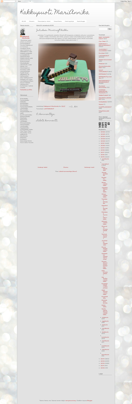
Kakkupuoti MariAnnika (54, 13)
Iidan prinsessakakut (105, 273)
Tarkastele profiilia (26, 89)
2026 (103, 132)
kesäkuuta (105, 332)
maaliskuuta (105, 345)
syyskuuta (105, 321)
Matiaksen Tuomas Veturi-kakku (104, 215)
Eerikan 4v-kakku (104, 179)
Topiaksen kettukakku (105, 201)
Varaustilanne (58, 21)
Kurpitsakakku (105, 297)
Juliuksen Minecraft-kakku (105, 190)
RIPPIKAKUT (103, 74)
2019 (103, 148)
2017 (103, 152)
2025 (103, 134)
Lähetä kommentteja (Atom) (68, 171)
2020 (103, 145)
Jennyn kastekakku (105, 174)
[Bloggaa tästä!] (72, 106)
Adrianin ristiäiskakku (104, 223)
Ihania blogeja (81, 21)
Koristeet (102, 53)
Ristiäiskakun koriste (104, 301)
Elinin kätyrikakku (104, 169)
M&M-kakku (104, 305)
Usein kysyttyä (69, 21)
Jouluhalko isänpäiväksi (104, 243)
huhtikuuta (105, 340)
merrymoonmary (70, 400)
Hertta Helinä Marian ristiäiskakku (105, 311)
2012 (103, 363)
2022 (103, 141)
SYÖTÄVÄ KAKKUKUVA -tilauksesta (103, 91)
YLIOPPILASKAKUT (105, 107)
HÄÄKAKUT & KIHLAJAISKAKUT (105, 44)
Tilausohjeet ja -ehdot (44, 21)
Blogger (89, 400)
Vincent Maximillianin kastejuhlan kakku (104, 265)
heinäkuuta (105, 328)
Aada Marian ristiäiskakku (105, 292)
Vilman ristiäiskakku (104, 195)
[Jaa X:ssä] (73, 106)
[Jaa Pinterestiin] (77, 106)
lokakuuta (105, 317)
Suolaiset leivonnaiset (102, 86)
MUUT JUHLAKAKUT (103, 70)
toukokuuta (105, 337)
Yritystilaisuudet (104, 111)
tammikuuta (105, 354)
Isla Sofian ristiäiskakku (104, 279)
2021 (103, 143)
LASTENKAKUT (49, 108)
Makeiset (102, 63)
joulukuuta (105, 159)
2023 (103, 138)
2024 (103, 136)
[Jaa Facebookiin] (75, 106)
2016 (103, 154)
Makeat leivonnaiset (105, 59)
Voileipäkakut (103, 101)
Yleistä (101, 104)
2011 (103, 365)
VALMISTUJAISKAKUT (105, 98)
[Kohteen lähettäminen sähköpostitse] (70, 106)
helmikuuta (105, 349)
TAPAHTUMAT (103, 95)
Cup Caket (102, 41)
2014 (103, 358)
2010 (103, 368)
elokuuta (105, 324)
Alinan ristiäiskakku (104, 184)
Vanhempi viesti (89, 167)
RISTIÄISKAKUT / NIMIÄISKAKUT (104, 81)
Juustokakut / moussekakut (103, 49)
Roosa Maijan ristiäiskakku (104, 249)
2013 (103, 361)
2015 (103, 157)
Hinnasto (31, 21)
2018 (103, 150)
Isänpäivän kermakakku (104, 207)
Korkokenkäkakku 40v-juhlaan (105, 286)
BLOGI (24, 21)
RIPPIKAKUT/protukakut (105, 77)
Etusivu (65, 167)
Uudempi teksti (42, 167)
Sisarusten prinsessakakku (105, 229)
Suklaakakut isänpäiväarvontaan (104, 256)
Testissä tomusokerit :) (104, 236)
